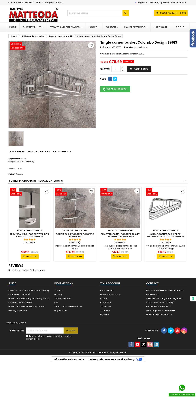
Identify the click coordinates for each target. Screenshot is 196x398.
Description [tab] (16, 151)
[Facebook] (131, 344)
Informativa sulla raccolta (69, 359)
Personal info (106, 290)
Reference (105, 47)
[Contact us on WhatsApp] (182, 388)
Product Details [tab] (39, 151)
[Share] (110, 79)
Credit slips (105, 302)
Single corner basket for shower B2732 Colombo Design (165, 235)
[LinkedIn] (156, 344)
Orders (103, 298)
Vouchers (105, 310)
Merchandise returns (110, 294)
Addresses (105, 306)
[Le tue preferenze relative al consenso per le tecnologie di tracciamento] (193, 298)
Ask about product (115, 89)
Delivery (58, 294)
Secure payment (62, 298)
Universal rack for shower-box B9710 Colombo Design (29, 235)
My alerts (104, 314)
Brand (127, 47)
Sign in (162, 2)
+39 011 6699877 (25, 2)
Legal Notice (60, 310)
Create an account (177, 2)
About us (58, 290)
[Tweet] (115, 79)
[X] (143, 344)
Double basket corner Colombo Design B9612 (75, 235)
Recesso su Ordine (16, 322)
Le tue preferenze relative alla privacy (111, 359)
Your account (110, 283)
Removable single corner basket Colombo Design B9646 (120, 235)
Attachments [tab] (62, 151)
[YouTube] (137, 344)
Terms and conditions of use (68, 306)
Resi (56, 302)
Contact (152, 283)
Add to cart (138, 69)
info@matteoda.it (54, 2)
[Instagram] (150, 344)
